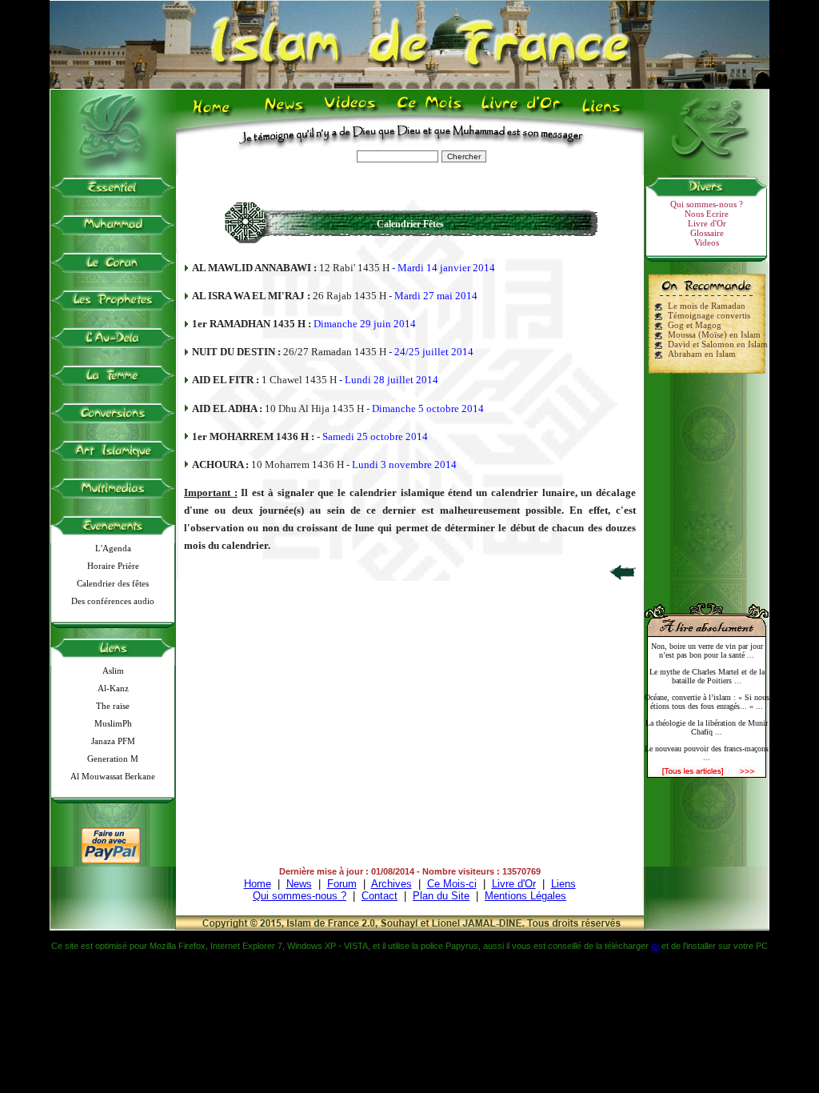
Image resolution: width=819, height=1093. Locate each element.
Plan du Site (441, 896)
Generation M (112, 758)
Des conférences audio (112, 601)
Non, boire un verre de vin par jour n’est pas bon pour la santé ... (707, 650)
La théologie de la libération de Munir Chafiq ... (706, 727)
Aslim (113, 670)
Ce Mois (429, 113)
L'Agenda (113, 548)
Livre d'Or (519, 113)
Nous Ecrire (707, 213)
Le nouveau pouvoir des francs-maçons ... (707, 753)
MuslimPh (113, 723)
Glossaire (707, 233)
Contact (380, 896)
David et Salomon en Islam (718, 344)
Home (215, 113)
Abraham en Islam (702, 353)
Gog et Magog (694, 325)
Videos (351, 113)
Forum (342, 884)
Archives (391, 884)
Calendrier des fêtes (113, 583)
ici (655, 946)
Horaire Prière (113, 566)
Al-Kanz (113, 688)
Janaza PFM (113, 741)
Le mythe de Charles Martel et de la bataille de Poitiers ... (707, 676)
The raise (113, 706)
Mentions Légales (525, 896)
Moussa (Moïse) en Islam (714, 334)
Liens (605, 113)
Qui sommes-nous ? (706, 204)
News (285, 113)
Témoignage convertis (709, 315)
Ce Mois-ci (452, 884)
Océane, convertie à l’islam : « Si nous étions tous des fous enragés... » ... (707, 702)
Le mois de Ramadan (706, 305)
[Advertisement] (707, 482)
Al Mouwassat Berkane (112, 776)
